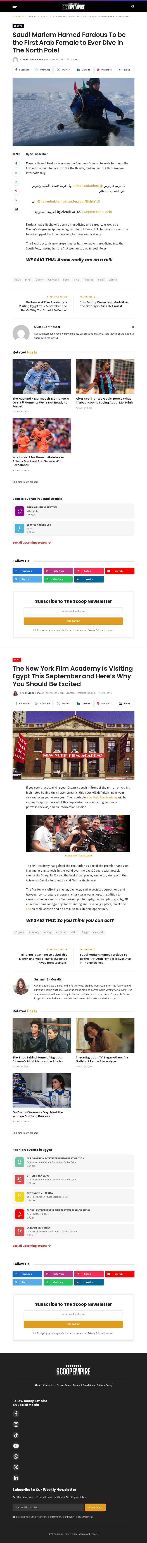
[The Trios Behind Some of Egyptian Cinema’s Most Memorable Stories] (42, 1035)
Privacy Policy (95, 630)
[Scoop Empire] (74, 6)
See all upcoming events (32, 543)
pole (76, 279)
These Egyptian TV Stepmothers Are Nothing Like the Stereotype (102, 1059)
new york (98, 932)
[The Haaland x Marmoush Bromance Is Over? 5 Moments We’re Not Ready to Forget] (42, 376)
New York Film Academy (101, 797)
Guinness (53, 279)
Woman (113, 279)
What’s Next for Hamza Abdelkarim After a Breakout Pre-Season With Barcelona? (38, 461)
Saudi (101, 279)
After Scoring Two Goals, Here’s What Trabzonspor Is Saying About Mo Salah (104, 401)
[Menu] (15, 6)
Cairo (74, 932)
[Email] (16, 209)
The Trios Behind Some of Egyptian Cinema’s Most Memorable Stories (38, 1059)
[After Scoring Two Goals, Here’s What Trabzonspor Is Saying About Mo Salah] (105, 376)
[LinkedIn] (16, 181)
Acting (47, 932)
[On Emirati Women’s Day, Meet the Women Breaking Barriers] (42, 1090)
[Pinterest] (16, 191)
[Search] (132, 6)
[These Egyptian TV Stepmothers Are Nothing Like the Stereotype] (105, 1035)
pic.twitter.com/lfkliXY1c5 (81, 201)
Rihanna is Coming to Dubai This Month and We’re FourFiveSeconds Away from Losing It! (43, 959)
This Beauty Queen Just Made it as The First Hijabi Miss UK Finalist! (104, 304)
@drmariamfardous (88, 186)
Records (88, 279)
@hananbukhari (49, 201)
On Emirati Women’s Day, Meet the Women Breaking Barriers (38, 1114)
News (17, 660)
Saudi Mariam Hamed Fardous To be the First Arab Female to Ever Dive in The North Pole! (105, 959)
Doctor (40, 279)
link (28, 909)
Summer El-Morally (33, 693)
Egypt (85, 932)
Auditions (61, 932)
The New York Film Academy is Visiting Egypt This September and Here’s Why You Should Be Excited (43, 306)
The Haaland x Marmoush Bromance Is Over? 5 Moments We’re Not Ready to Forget (41, 402)
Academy (34, 932)
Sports (18, 26)
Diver (28, 279)
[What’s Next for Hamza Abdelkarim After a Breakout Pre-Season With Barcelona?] (42, 435)
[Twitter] (16, 172)
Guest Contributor (33, 59)
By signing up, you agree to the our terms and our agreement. (75, 630)
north (66, 279)
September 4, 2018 (98, 212)
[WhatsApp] (16, 200)
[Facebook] (16, 163)
